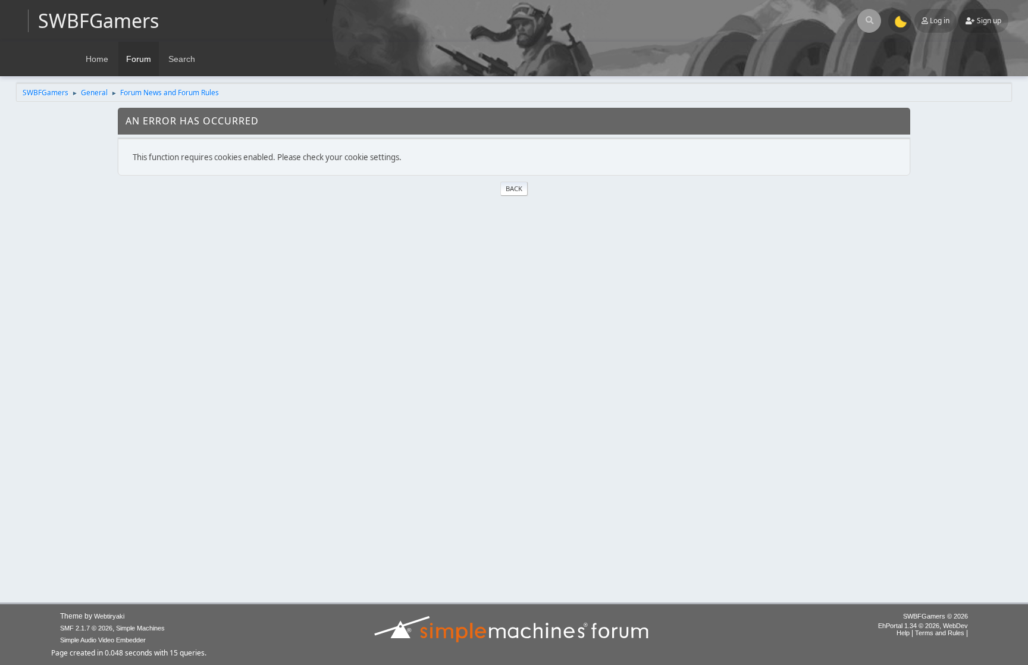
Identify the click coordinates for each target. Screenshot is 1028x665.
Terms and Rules (939, 632)
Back (514, 188)
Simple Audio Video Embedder (103, 640)
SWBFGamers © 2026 (935, 616)
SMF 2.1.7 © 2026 (86, 628)
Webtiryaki (109, 616)
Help (903, 632)
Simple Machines (140, 628)
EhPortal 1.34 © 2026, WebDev (923, 625)
